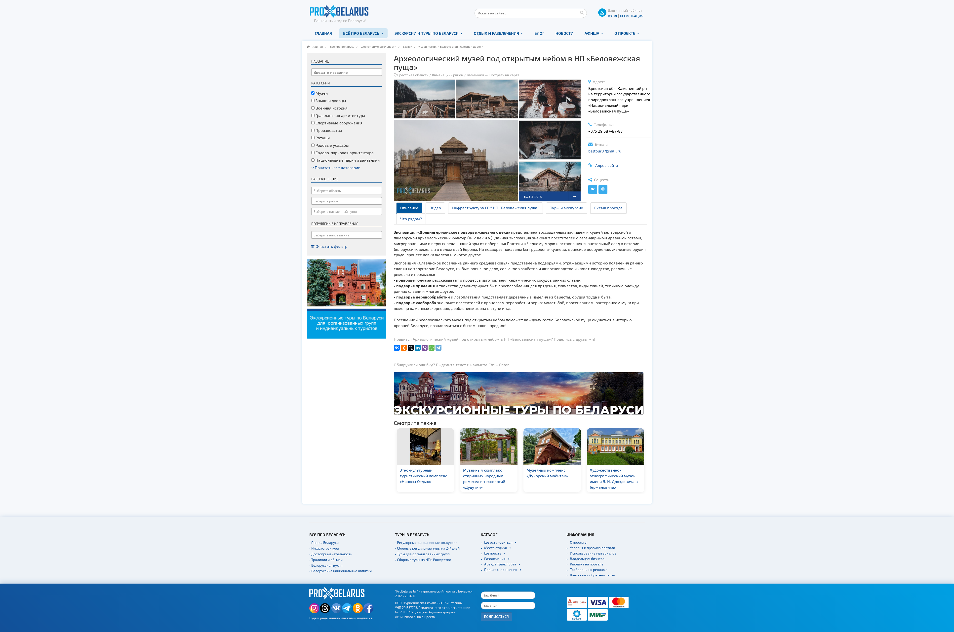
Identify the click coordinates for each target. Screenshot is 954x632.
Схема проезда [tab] (608, 207)
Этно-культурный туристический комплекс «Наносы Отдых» (423, 476)
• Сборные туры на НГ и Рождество (423, 560)
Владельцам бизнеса (587, 559)
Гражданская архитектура (340, 115)
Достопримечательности (378, 46)
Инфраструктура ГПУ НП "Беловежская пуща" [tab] (495, 207)
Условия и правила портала (592, 548)
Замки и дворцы (330, 100)
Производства (328, 130)
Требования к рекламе (588, 569)
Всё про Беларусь (361, 33)
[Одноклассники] (404, 348)
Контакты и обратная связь (592, 575)
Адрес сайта (605, 165)
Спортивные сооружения (338, 122)
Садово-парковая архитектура (344, 152)
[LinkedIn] (418, 348)
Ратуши (322, 137)
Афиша (592, 33)
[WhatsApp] (432, 348)
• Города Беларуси (324, 542)
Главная (323, 33)
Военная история (331, 108)
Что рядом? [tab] (411, 218)
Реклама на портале (586, 564)
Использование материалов (593, 553)
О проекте (624, 33)
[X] (411, 348)
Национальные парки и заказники (347, 160)
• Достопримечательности (330, 554)
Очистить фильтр (331, 246)
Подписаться (496, 616)
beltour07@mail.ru (604, 151)
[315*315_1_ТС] (346, 298)
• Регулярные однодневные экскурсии (426, 542)
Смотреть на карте (504, 75)
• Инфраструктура (324, 548)
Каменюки (475, 75)
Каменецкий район (447, 75)
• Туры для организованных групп (422, 554)
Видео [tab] (435, 207)
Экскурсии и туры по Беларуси (427, 33)
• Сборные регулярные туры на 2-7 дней (427, 548)
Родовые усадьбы (332, 145)
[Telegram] (438, 348)
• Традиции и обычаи (326, 560)
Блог (539, 33)
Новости (564, 33)
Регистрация (631, 16)
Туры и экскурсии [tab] (566, 207)
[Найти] (582, 12)
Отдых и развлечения (496, 33)
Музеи (407, 46)
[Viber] (425, 348)
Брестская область (412, 75)
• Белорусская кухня (326, 565)
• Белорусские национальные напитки (340, 571)
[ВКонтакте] (397, 348)
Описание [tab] (409, 207)
